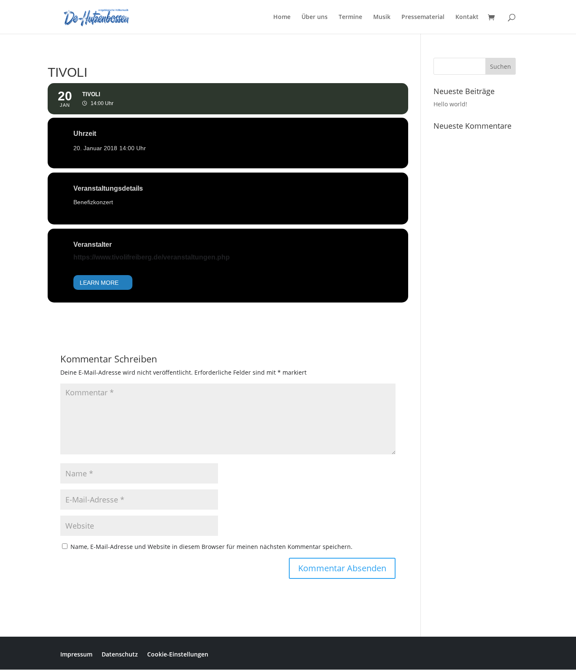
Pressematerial (422, 17)
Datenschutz (120, 653)
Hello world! (450, 104)
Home (282, 17)
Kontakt (467, 17)
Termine (350, 17)
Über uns (314, 17)
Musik (381, 17)
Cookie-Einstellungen (177, 653)
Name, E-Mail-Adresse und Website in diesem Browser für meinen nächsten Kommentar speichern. (211, 547)
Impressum (76, 653)
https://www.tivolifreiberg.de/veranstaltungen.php (151, 257)
